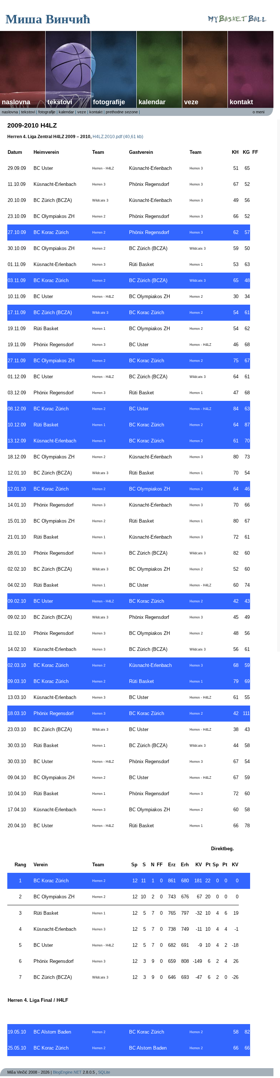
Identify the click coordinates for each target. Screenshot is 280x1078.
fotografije (109, 102)
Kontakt (241, 102)
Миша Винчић (47, 18)
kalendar (152, 102)
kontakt (95, 112)
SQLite (104, 1072)
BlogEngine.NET (67, 1072)
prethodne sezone (122, 112)
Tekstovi (59, 102)
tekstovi (28, 112)
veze (191, 102)
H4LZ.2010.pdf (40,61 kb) (118, 136)
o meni (258, 112)
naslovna (16, 102)
